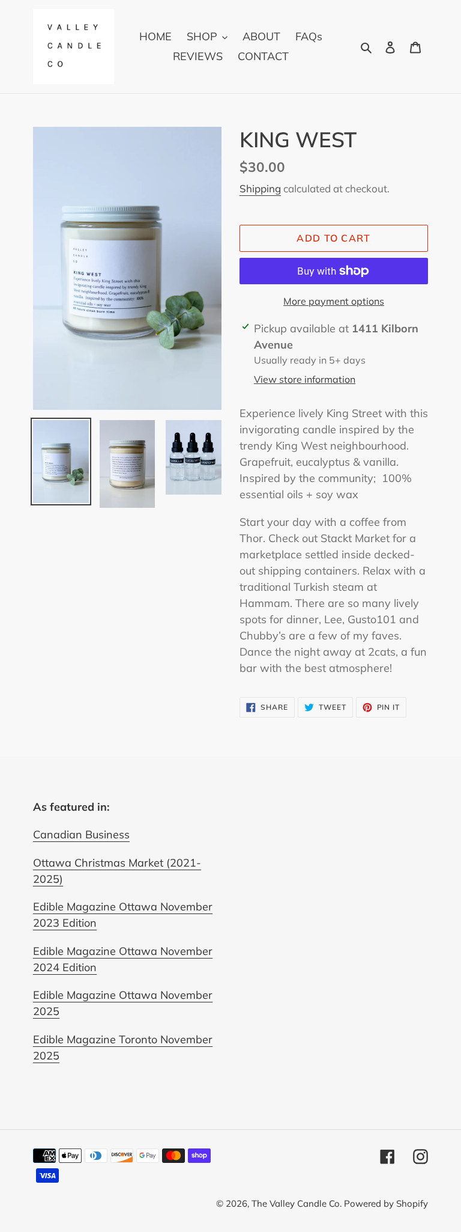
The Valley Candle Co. (298, 1203)
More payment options (333, 301)
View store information (304, 379)
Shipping (260, 188)
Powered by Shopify (386, 1203)
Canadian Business (81, 834)
